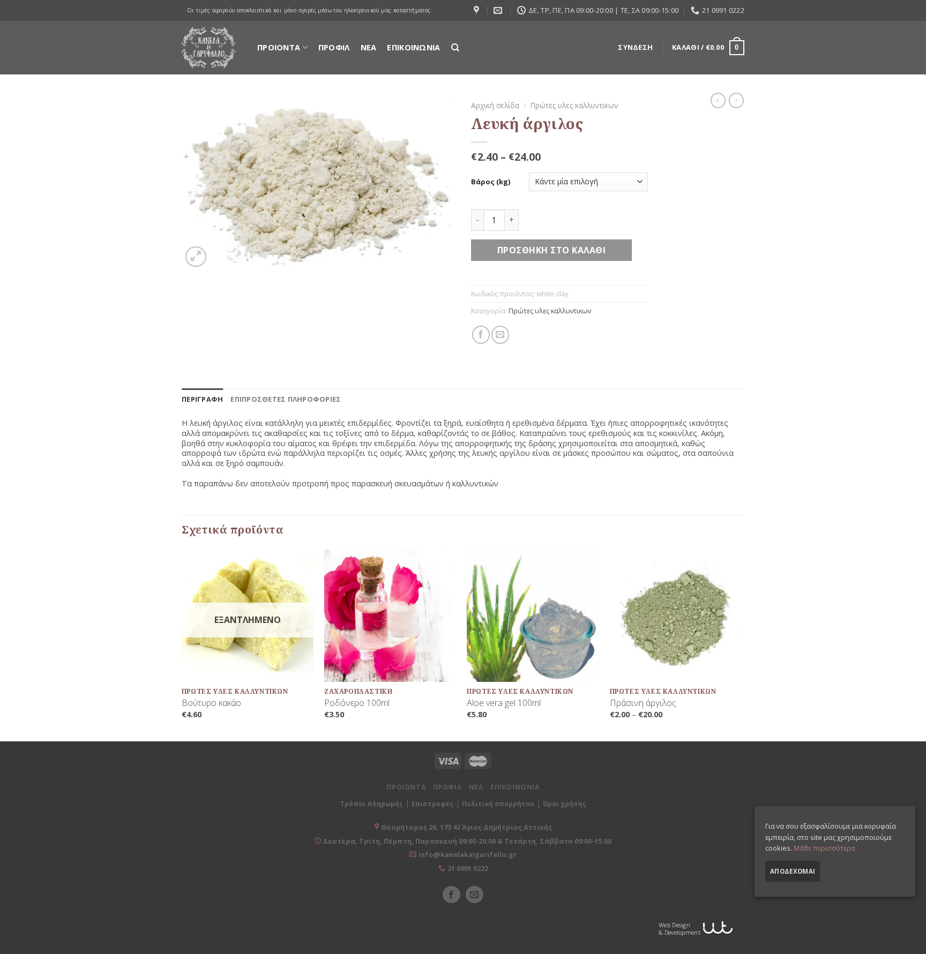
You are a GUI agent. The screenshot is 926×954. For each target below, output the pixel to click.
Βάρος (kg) (490, 181)
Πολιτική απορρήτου (498, 804)
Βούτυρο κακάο (211, 703)
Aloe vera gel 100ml (504, 703)
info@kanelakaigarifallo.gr (468, 854)
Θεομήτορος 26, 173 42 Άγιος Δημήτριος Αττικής (466, 827)
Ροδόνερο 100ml (357, 703)
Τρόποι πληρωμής (371, 804)
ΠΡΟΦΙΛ (334, 47)
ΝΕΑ (369, 47)
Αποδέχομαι (792, 871)
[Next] (741, 644)
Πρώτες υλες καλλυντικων (574, 105)
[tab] (202, 399)
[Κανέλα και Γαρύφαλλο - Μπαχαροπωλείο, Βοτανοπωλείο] (208, 47)
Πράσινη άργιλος (643, 703)
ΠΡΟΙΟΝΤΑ (278, 47)
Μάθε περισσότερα (824, 848)
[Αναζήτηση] (455, 48)
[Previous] (182, 644)
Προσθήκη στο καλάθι (551, 250)
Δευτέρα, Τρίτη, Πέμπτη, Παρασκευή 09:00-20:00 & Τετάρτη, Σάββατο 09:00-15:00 (466, 841)
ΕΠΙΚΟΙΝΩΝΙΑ (413, 47)
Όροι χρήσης (564, 804)
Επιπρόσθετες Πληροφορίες (285, 399)
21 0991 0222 (467, 868)
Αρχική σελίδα (495, 105)
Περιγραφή (202, 399)
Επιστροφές (432, 804)
